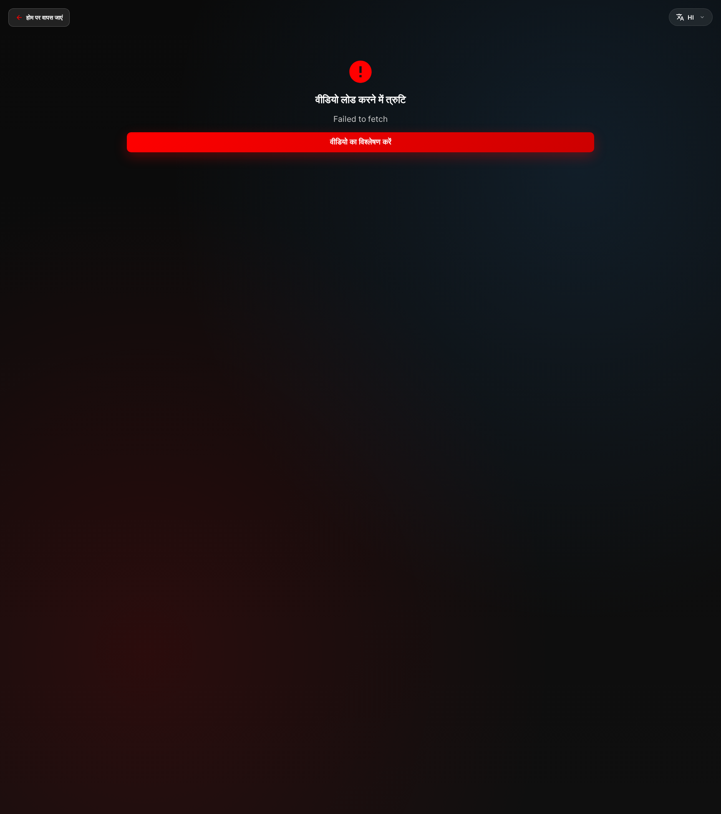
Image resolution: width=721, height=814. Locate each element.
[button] (691, 17)
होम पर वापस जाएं (44, 17)
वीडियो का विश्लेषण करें (360, 142)
